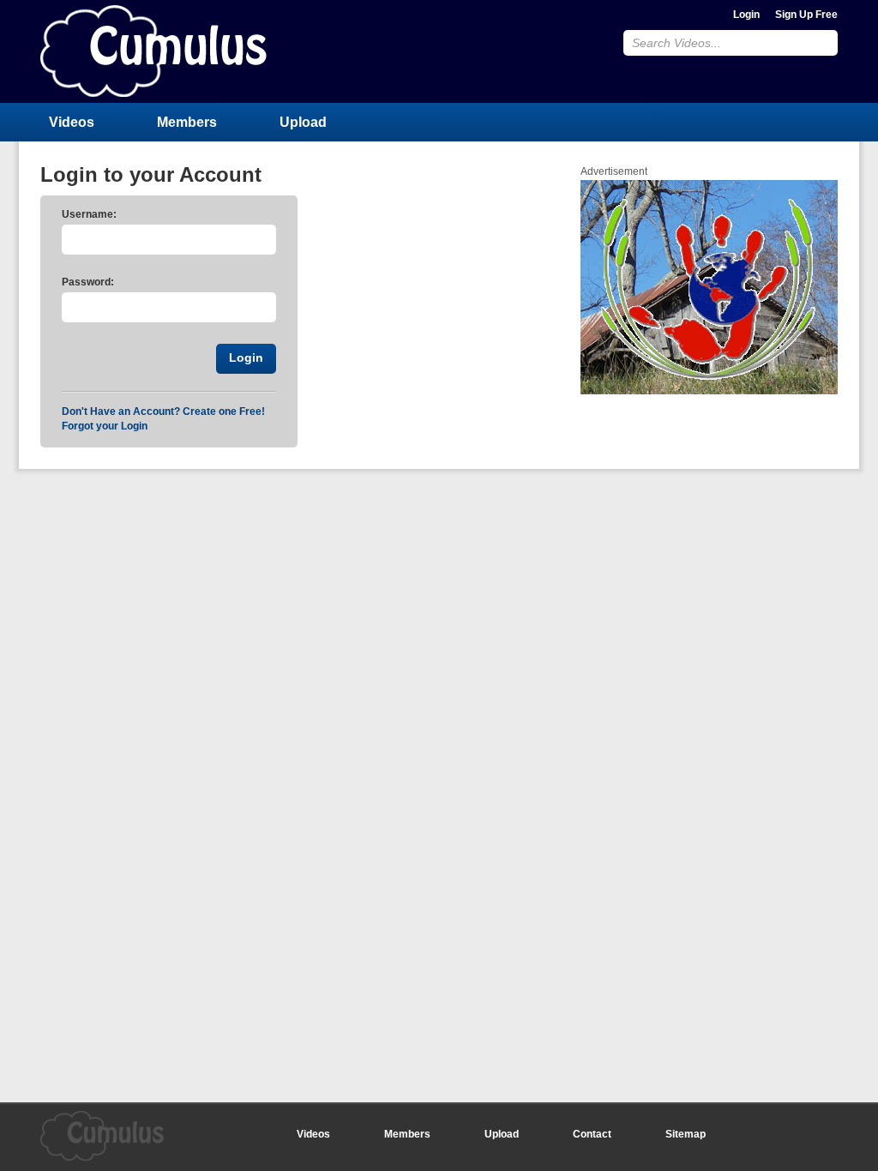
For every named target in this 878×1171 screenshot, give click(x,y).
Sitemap (685, 1134)
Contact (592, 1134)
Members (187, 122)
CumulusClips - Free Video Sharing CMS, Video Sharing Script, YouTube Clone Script (153, 51)
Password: (88, 282)
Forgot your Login (104, 426)
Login (746, 15)
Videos (71, 122)
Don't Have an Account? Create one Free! (163, 411)
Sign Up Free (806, 15)
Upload (303, 122)
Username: (89, 214)
